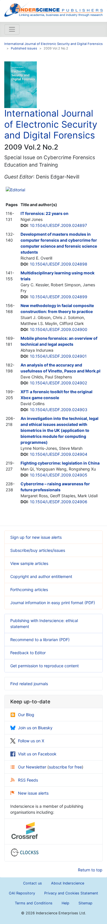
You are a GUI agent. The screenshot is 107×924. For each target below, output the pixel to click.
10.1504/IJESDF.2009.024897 (58, 225)
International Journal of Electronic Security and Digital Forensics (53, 44)
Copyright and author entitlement (41, 576)
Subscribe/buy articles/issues (37, 550)
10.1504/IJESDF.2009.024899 (58, 296)
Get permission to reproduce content (44, 665)
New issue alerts (33, 793)
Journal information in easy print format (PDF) (52, 602)
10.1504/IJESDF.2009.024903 (58, 409)
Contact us (32, 883)
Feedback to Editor (28, 652)
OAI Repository (22, 893)
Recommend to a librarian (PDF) (40, 639)
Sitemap (85, 903)
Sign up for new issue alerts (36, 537)
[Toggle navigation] (12, 29)
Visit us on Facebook (37, 753)
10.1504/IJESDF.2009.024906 (58, 501)
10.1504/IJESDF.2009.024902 (58, 382)
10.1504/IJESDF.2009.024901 (58, 356)
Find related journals (29, 683)
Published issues (24, 48)
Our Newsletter (32, 767)
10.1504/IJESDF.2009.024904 (58, 454)
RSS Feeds (28, 780)
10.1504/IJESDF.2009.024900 (58, 329)
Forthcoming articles (29, 589)
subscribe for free (65, 767)
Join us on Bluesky (35, 727)
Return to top (90, 869)
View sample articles (29, 563)
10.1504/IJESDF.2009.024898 (58, 264)
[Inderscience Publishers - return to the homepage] (53, 8)
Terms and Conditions (34, 903)
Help (65, 903)
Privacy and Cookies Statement (71, 893)
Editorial (17, 189)
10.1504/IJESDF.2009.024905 (58, 475)
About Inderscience (67, 883)
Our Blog (26, 714)
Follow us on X (31, 740)
